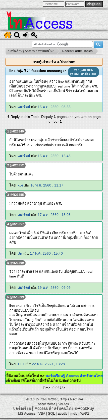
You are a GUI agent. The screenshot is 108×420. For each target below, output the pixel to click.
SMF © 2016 (49, 399)
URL (94, 74)
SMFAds (63, 403)
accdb (62, 413)
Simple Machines (71, 399)
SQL (51, 413)
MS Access (26, 413)
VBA (41, 413)
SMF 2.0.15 (31, 399)
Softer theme (46, 403)
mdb (73, 413)
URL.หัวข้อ (81, 74)
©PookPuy (84, 408)
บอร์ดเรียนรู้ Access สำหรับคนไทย (71, 376)
